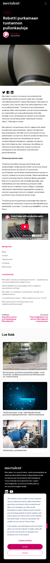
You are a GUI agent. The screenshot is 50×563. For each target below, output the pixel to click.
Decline (25, 553)
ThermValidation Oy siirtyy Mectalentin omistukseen (39, 319)
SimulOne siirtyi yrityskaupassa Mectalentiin (9, 319)
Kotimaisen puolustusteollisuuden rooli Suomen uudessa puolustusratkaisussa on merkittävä (24, 374)
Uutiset (7, 12)
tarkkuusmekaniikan (36, 472)
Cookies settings (25, 540)
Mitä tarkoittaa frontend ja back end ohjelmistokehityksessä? (17, 302)
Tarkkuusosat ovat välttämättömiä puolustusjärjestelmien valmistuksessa (23, 413)
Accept (25, 547)
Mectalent (15, 33)
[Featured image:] (25, 356)
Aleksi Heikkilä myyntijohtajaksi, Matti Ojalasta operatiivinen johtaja (21, 287)
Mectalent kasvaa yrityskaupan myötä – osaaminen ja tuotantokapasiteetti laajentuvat (25, 280)
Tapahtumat (7, 259)
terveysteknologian (13, 486)
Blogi (4, 252)
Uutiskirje (6, 263)
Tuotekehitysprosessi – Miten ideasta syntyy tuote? (24, 298)
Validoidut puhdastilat (15, 450)
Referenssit (6, 267)
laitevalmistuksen (19, 475)
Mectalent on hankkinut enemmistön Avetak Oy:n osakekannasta (23, 293)
